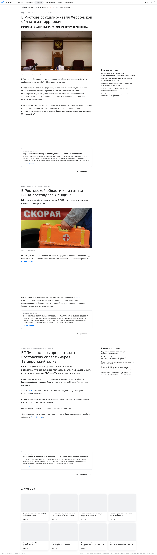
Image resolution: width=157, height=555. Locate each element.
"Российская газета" (39, 348)
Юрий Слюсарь (27, 261)
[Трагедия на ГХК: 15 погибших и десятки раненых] (35, 536)
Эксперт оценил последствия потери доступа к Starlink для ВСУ (118, 363)
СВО (53, 7)
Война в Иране (43, 7)
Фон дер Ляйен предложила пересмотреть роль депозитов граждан (116, 79)
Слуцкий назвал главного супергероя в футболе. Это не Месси (115, 353)
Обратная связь (141, 553)
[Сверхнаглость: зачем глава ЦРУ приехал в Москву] (35, 507)
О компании (8, 553)
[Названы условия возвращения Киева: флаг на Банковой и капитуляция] (64, 536)
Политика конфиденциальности (111, 553)
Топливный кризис (64, 7)
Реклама (15, 553)
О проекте (81, 553)
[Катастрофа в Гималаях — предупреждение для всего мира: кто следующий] (93, 536)
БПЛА (77, 297)
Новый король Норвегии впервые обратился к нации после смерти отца (118, 95)
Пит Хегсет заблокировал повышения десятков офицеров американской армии (118, 358)
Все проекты (22, 553)
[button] (56, 51)
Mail (3, 553)
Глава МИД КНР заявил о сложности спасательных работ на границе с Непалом (116, 368)
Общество (53, 13)
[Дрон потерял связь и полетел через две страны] (122, 507)
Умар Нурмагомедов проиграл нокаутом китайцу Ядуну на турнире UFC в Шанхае (116, 373)
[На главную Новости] (9, 2)
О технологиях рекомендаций (93, 553)
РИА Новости (38, 186)
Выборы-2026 (29, 7)
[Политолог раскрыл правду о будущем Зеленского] (93, 507)
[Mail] (2, 2)
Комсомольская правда (40, 13)
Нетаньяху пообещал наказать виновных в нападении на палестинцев (116, 84)
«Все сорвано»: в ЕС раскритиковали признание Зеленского (114, 89)
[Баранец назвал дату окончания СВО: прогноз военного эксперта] (64, 507)
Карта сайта (150, 553)
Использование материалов (128, 553)
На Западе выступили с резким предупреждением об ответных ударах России (118, 74)
